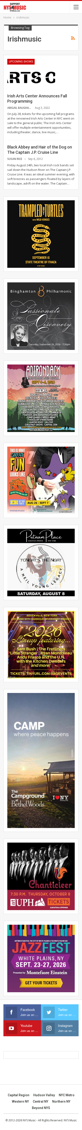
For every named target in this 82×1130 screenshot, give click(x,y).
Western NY (20, 1101)
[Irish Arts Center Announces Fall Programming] (31, 74)
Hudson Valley (44, 1095)
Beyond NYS (41, 1108)
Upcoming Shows (21, 61)
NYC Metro (66, 1095)
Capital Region (18, 1095)
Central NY (40, 1101)
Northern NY (61, 1101)
